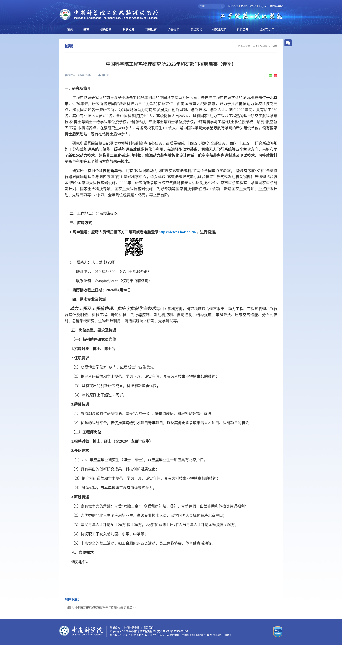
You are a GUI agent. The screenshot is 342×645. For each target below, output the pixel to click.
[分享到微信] (270, 75)
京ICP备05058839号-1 (175, 631)
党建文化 (196, 29)
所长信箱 (115, 627)
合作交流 (173, 29)
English (263, 6)
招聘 (274, 46)
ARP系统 (233, 6)
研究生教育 (219, 29)
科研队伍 (151, 29)
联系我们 (149, 627)
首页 (70, 29)
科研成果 (128, 29)
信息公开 (242, 29)
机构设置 (106, 29)
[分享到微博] (275, 75)
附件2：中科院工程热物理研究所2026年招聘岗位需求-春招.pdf (101, 607)
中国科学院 (276, 6)
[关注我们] (288, 42)
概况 (86, 29)
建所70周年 (267, 29)
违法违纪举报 (131, 627)
